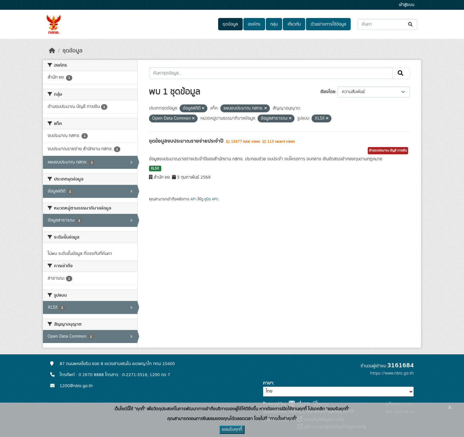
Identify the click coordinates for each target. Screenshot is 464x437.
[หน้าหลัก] (52, 51)
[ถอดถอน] (203, 108)
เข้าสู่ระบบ (406, 5)
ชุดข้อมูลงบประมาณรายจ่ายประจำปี (187, 141)
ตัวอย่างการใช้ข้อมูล (328, 24)
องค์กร (254, 24)
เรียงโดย (327, 92)
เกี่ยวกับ (294, 24)
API (193, 199)
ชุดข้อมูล (230, 24)
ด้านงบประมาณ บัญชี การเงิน (388, 150)
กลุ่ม (274, 24)
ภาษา (268, 383)
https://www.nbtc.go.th (392, 373)
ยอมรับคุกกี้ (232, 429)
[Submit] (411, 24)
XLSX (155, 168)
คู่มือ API (210, 199)
